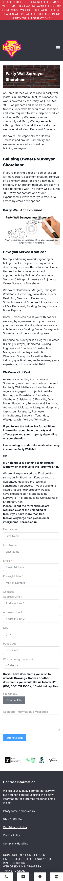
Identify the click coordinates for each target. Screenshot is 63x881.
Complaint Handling (15, 843)
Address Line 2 (12, 612)
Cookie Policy (12, 835)
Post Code (9, 643)
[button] (31, 229)
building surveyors (14, 148)
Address (8, 591)
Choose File (14, 700)
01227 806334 (12, 819)
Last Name (10, 545)
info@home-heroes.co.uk (20, 522)
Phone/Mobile (12, 576)
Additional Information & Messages (25, 711)
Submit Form (15, 737)
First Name (10, 529)
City (5, 627)
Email (6, 560)
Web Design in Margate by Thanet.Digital (22, 868)
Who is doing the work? (18, 659)
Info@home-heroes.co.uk (19, 811)
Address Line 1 (12, 596)
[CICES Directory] (41, 759)
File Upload (10, 693)
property (8, 184)
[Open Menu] (58, 47)
